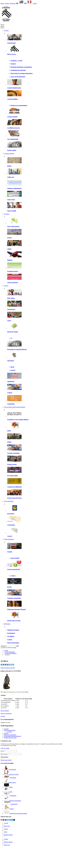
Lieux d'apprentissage (13, 226)
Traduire (9, 392)
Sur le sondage (5, 710)
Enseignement (11, 309)
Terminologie (11, 404)
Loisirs (9, 320)
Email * (3, 751)
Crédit (5, 832)
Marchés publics (11, 150)
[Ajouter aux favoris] (13, 665)
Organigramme (11, 43)
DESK (12, 367)
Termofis (9, 551)
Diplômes (9, 260)
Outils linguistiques (10, 652)
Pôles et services (11, 54)
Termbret (13, 63)
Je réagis (3, 716)
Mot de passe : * (5, 754)
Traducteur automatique (14, 598)
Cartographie (11, 525)
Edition (9, 442)
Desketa (9, 237)
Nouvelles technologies (13, 453)
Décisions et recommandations (18, 105)
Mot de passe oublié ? (6, 760)
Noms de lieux (11, 199)
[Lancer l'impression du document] (9, 665)
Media (9, 430)
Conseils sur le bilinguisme (14, 486)
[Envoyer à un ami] (11, 665)
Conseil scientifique (12, 99)
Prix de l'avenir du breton (14, 498)
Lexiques (9, 639)
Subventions (10, 360)
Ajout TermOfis (14, 558)
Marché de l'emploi (12, 331)
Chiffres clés (10, 177)
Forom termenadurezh (13, 569)
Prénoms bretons (12, 464)
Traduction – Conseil (16, 60)
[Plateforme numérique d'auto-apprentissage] (14, 234)
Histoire (9, 166)
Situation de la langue (13, 630)
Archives (12, 575)
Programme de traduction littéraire (17, 349)
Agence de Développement (17, 76)
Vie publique (10, 636)
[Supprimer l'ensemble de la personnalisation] (8, 665)
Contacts (9, 536)
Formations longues (12, 271)
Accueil (6, 650)
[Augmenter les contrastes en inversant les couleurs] (6, 665)
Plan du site (7, 826)
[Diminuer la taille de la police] (2, 665)
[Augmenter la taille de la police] (4, 665)
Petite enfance (11, 298)
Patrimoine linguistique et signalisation (21, 67)
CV (11, 338)
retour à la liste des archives (8, 667)
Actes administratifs (12, 139)
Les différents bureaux (13, 128)
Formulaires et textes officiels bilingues (17, 419)
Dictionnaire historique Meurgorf (16, 609)
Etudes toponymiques (13, 642)
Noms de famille (11, 210)
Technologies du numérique (18, 70)
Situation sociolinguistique (14, 188)
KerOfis (9, 587)
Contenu (7, 3)
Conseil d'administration (14, 87)
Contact (35, 3)
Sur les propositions (6, 713)
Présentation (10, 513)
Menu (2, 3)
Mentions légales (8, 835)
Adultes (9, 249)
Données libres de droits (14, 620)
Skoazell (12, 370)
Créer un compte (5, 748)
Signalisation (10, 381)
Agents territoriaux (12, 282)
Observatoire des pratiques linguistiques (21, 73)
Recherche (12, 3)
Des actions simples (12, 475)
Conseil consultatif (12, 116)
